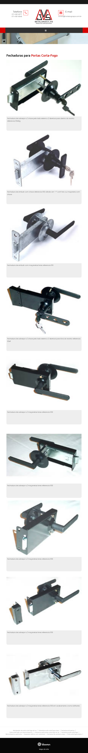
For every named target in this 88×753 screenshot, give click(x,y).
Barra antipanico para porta (14, 734)
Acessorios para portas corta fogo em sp (47, 732)
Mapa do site (44, 749)
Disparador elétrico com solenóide (34, 734)
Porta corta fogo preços (74, 734)
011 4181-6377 (17, 14)
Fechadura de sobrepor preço (56, 734)
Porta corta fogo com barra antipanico (21, 732)
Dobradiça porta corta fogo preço (49, 730)
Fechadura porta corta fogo (69, 732)
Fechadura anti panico (67, 730)
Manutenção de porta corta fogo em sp (25, 730)
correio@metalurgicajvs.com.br (69, 16)
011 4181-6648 (17, 16)
